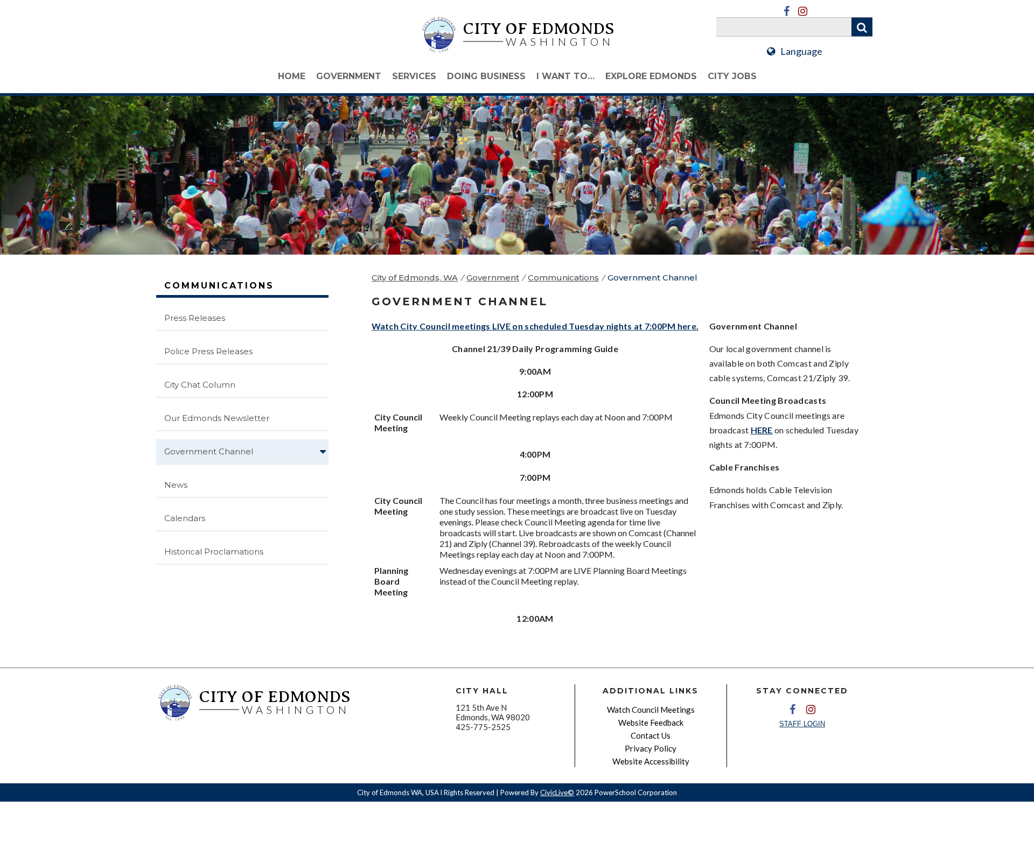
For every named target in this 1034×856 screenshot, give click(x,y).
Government (348, 76)
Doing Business (486, 76)
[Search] (861, 27)
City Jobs (732, 76)
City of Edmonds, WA (415, 277)
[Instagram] (802, 11)
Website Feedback (650, 722)
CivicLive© (557, 792)
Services (414, 76)
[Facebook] (786, 11)
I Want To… (565, 76)
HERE (762, 430)
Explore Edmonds (651, 76)
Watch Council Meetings (651, 709)
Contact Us (650, 735)
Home (291, 76)
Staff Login (802, 724)
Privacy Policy (650, 748)
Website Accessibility (650, 761)
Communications (563, 277)
